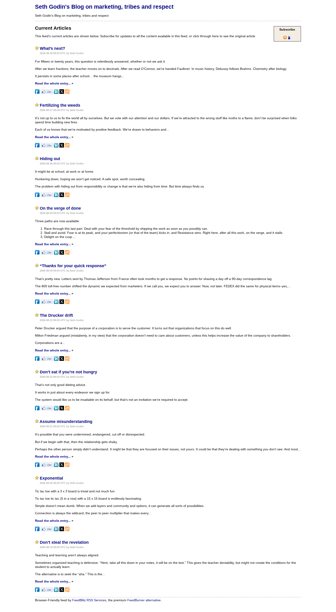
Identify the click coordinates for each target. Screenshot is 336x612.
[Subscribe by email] (67, 93)
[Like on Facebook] (46, 93)
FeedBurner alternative (144, 600)
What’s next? (52, 48)
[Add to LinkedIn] (56, 93)
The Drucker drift (56, 315)
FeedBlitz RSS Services (89, 600)
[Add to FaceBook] (37, 93)
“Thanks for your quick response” (73, 266)
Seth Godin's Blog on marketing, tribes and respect (104, 6)
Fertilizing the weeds (60, 105)
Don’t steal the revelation (64, 542)
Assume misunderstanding (66, 421)
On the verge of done (60, 208)
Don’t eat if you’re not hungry (68, 372)
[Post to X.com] (61, 93)
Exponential (51, 478)
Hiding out (50, 158)
